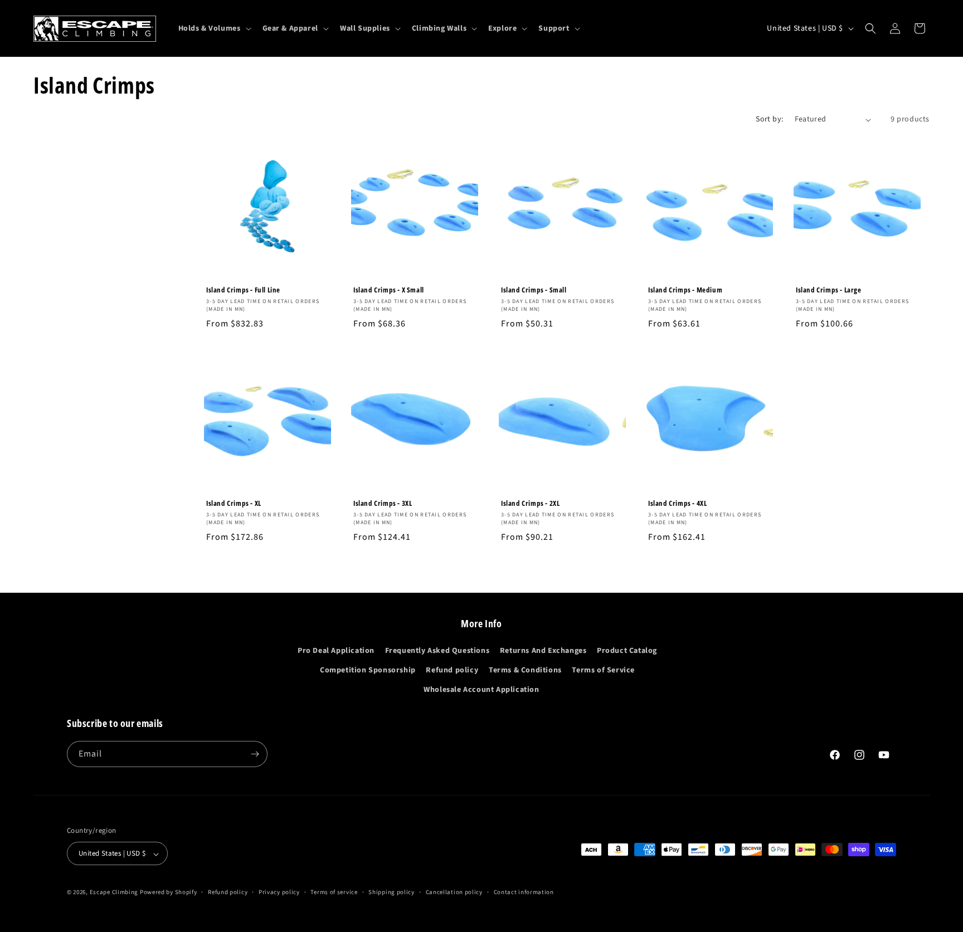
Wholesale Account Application (481, 690)
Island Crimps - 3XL (382, 504)
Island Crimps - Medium (685, 290)
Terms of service (333, 892)
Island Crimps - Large (829, 290)
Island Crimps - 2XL (530, 504)
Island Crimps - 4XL (677, 504)
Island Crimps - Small (534, 290)
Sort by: (769, 119)
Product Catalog (627, 650)
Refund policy (452, 670)
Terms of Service (603, 670)
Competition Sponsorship (368, 670)
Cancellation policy (454, 892)
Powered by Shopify (168, 893)
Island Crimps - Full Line (243, 290)
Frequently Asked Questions (437, 650)
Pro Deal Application (336, 650)
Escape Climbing (114, 893)
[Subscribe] (254, 754)
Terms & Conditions (525, 670)
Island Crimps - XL (233, 504)
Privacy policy (279, 892)
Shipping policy (391, 892)
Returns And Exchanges (543, 650)
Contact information (524, 892)
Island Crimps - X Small (388, 290)
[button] (214, 28)
